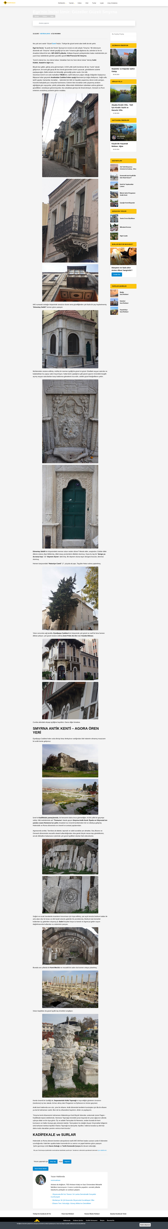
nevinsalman (45, 33)
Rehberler (61, 3)
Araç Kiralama (112, 3)
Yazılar (71, 3)
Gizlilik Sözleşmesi (91, 1220)
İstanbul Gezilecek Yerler (118, 1214)
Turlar (94, 3)
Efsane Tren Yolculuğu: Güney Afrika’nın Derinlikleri (71, 1203)
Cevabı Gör (116, 274)
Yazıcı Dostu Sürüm (41, 1168)
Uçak (102, 3)
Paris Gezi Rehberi (68, 1214)
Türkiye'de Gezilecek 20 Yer (42, 1214)
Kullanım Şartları (78, 1220)
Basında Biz (110, 1220)
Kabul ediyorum (145, 1225)
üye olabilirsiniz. (102, 1150)
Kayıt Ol (67, 1161)
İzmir (54, 43)
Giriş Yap (53, 1161)
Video (80, 3)
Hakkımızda (66, 1220)
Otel (86, 3)
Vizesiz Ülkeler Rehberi (92, 1214)
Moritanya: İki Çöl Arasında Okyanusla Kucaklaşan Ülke (73, 1200)
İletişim (102, 1220)
